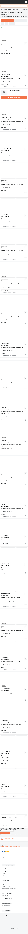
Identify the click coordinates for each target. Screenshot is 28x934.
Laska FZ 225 (4, 246)
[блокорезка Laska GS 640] (14, 711)
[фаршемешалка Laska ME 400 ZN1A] (14, 108)
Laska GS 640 (4, 720)
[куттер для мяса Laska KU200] (14, 171)
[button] (26, 2)
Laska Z (3, 504)
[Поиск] (26, 6)
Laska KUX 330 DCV (6, 148)
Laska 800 (3, 407)
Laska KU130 (4, 214)
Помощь (3, 859)
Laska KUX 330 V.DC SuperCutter (9, 816)
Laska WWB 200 (5, 279)
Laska (2, 626)
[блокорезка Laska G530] (14, 34)
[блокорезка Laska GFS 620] (14, 464)
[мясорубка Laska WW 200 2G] (14, 584)
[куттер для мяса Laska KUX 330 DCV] (14, 140)
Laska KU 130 (4, 784)
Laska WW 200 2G (5, 593)
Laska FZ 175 (4, 312)
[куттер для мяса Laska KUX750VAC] (14, 554)
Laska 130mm (4, 657)
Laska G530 (4, 43)
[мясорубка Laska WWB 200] (14, 270)
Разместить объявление (14, 97)
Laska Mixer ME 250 (6, 343)
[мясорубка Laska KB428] (14, 527)
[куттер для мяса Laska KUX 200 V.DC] (14, 369)
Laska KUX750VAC (5, 563)
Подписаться (5, 832)
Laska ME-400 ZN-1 (5, 688)
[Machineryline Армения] (9, 2)
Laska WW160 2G (5, 751)
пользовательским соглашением (18, 835)
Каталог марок (5, 895)
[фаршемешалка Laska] (14, 617)
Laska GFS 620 (4, 473)
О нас (3, 857)
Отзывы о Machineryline (7, 893)
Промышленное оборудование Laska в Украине (10, 846)
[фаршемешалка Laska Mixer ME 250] (14, 334)
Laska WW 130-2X (5, 74)
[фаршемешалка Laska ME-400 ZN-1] (14, 680)
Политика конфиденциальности (9, 888)
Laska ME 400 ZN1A (6, 117)
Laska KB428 (4, 535)
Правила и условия (6, 886)
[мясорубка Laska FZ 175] (14, 303)
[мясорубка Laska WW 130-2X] (14, 65)
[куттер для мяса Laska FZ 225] (14, 237)
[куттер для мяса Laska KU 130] (14, 775)
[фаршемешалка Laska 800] (14, 398)
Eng (2, 868)
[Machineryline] (1, 9)
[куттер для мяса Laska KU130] (14, 206)
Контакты (4, 862)
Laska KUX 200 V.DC (6, 378)
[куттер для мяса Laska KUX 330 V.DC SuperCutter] (14, 807)
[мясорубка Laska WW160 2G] (14, 742)
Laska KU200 (4, 180)
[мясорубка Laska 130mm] (14, 648)
